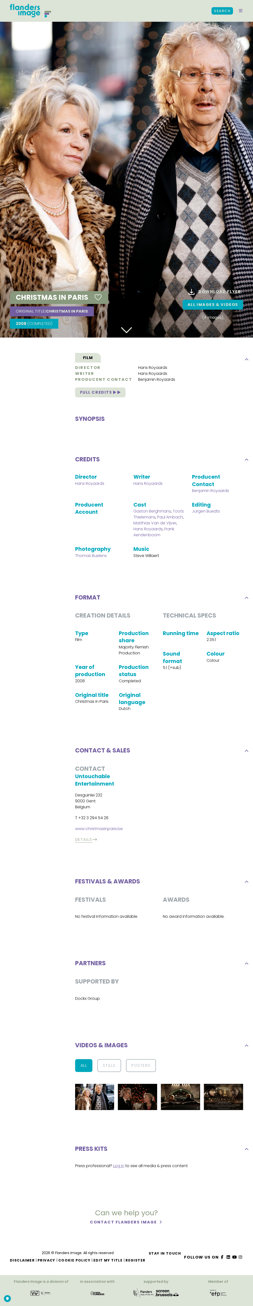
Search (222, 10)
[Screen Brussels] (167, 1295)
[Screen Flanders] (97, 1295)
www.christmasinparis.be (99, 829)
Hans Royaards (152, 367)
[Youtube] (234, 1257)
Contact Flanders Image (124, 1222)
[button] (240, 11)
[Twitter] (228, 1257)
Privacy (46, 1260)
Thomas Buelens (91, 555)
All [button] (84, 1065)
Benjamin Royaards (156, 379)
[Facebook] (222, 1257)
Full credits (96, 392)
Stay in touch (165, 1253)
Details (83, 839)
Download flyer (219, 291)
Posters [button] (140, 1065)
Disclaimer (22, 1260)
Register (135, 1260)
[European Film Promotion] (218, 1295)
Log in (118, 1166)
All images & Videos (213, 304)
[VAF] (41, 1295)
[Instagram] (240, 1257)
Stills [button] (109, 1065)
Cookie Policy (74, 1260)
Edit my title (108, 1260)
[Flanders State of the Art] (143, 1295)
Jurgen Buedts (206, 511)
